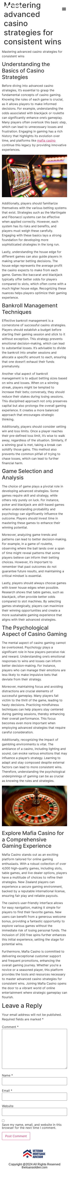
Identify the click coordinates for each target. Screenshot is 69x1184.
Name (7, 1075)
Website (7, 1105)
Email (7, 1090)
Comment (10, 1026)
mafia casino (46, 140)
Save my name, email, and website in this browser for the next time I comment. (32, 1126)
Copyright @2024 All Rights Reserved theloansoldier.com (34, 1166)
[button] (64, 9)
